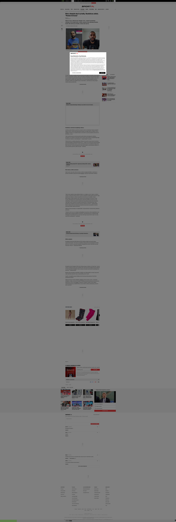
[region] (88, 63)
